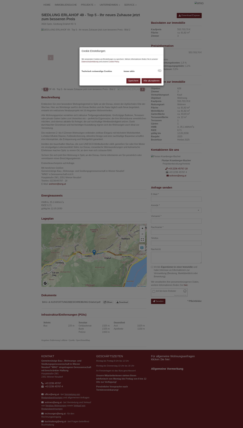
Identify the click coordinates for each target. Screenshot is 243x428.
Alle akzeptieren (151, 81)
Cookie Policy (114, 62)
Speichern (133, 81)
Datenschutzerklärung (90, 62)
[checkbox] (159, 70)
